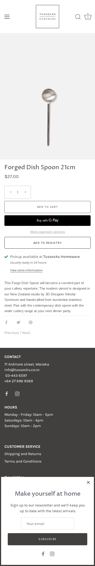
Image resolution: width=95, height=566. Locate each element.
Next (26, 332)
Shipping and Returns (22, 454)
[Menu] (7, 17)
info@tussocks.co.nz (22, 369)
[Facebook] (43, 553)
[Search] (78, 17)
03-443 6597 (16, 375)
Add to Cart (47, 206)
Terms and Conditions (23, 461)
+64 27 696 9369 (18, 381)
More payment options (47, 232)
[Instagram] (52, 553)
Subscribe (47, 539)
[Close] (88, 482)
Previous (12, 332)
